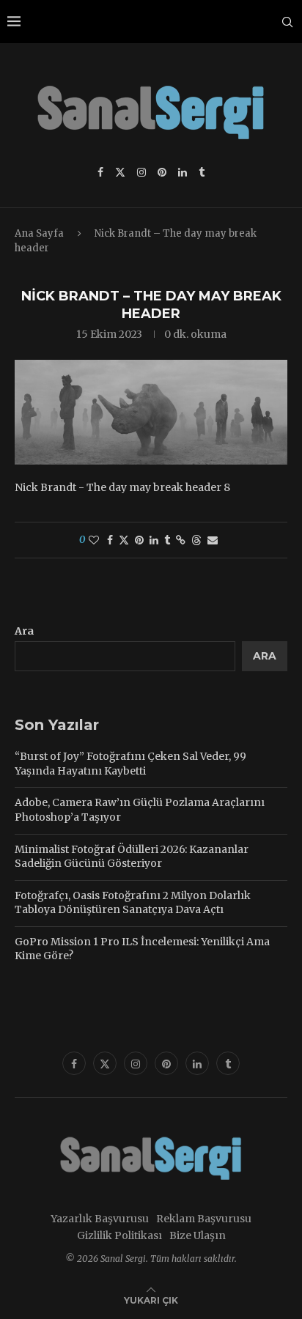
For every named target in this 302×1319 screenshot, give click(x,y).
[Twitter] (120, 172)
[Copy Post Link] (180, 540)
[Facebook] (100, 172)
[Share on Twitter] (124, 540)
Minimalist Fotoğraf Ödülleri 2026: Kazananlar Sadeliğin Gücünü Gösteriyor (131, 857)
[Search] (287, 22)
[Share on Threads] (196, 540)
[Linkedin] (182, 172)
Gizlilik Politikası (119, 1235)
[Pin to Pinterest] (139, 540)
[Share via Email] (212, 540)
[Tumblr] (202, 172)
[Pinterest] (162, 172)
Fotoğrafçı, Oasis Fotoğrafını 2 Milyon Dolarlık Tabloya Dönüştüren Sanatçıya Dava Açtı (133, 903)
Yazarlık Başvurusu (100, 1218)
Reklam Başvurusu (203, 1218)
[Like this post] (94, 540)
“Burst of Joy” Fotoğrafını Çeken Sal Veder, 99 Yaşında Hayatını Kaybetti (130, 763)
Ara (24, 631)
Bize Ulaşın (197, 1235)
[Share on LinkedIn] (154, 540)
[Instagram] (141, 172)
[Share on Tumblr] (167, 540)
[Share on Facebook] (110, 540)
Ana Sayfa (39, 233)
